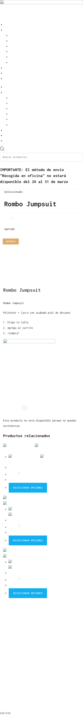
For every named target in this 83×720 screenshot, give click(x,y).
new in (14, 35)
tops (13, 57)
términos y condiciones (23, 666)
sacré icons (11, 629)
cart (7, 78)
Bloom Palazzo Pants (23, 467)
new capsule (11, 619)
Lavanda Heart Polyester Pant (29, 573)
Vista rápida (17, 462)
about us (10, 73)
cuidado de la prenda (21, 676)
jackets (15, 46)
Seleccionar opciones (28, 487)
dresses (15, 62)
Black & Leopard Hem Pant (26, 520)
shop (7, 30)
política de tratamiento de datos (34, 687)
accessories (18, 40)
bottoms (15, 51)
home (7, 24)
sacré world (12, 67)
